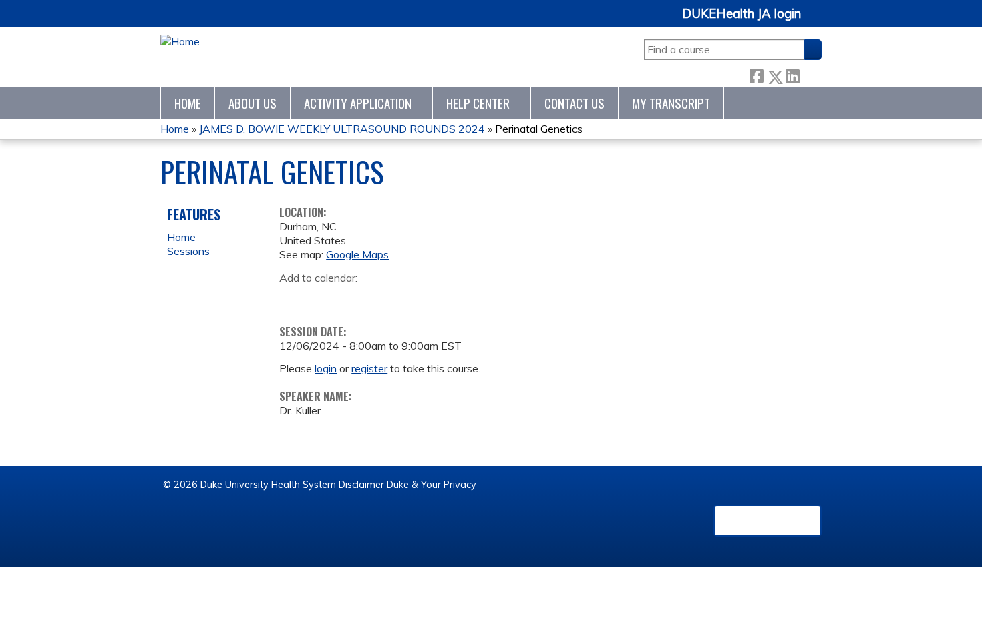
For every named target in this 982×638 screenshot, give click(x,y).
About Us (252, 103)
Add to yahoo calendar (323, 298)
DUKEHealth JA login (741, 14)
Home (187, 103)
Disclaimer (361, 484)
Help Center (478, 103)
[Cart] (816, 21)
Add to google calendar (293, 298)
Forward (810, 74)
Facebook (756, 74)
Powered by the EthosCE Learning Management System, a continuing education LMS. (767, 521)
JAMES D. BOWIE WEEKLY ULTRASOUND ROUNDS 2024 (342, 128)
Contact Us (574, 103)
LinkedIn (792, 74)
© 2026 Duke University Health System (249, 484)
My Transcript (671, 103)
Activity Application (358, 103)
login (326, 368)
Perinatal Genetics (539, 128)
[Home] (180, 42)
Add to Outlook (385, 298)
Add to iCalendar (353, 297)
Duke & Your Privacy (431, 484)
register (369, 368)
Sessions (188, 251)
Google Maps (357, 254)
